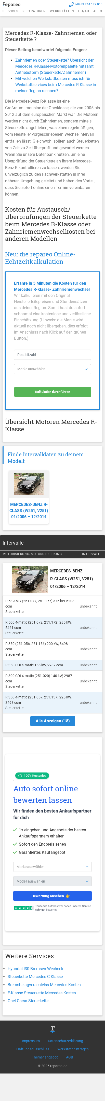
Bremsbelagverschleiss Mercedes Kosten (44, 984)
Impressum (31, 1041)
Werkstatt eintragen (73, 1049)
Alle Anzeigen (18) (53, 721)
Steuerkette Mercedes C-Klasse (35, 976)
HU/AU (83, 11)
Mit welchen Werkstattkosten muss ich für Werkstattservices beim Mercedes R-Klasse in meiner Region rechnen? (55, 84)
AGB (69, 1057)
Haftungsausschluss (32, 1049)
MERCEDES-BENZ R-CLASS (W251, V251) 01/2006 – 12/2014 (28, 510)
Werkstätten (62, 11)
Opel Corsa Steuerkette (28, 1000)
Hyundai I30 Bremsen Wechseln (36, 968)
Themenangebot (45, 1057)
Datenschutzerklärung (65, 1041)
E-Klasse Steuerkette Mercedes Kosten (42, 992)
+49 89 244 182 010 (88, 4)
